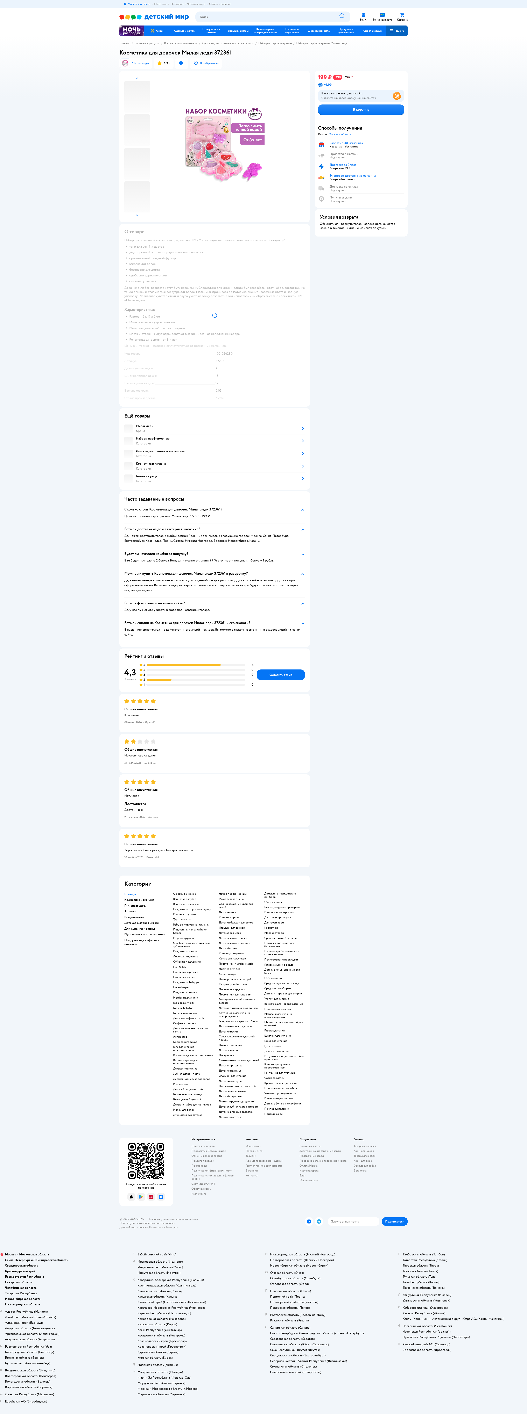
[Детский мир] (154, 17)
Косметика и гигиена (179, 43)
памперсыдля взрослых (279, 912)
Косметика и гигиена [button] (139, 900)
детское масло (228, 1050)
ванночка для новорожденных (283, 1004)
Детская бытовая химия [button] (141, 923)
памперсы (180, 967)
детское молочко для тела (235, 1026)
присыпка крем (274, 1114)
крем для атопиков (185, 1042)
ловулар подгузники (186, 956)
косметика (271, 927)
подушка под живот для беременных (279, 944)
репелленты (180, 1084)
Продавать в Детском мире (208, 1151)
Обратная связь (201, 1188)
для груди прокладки (277, 917)
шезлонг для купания (277, 1035)
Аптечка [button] (130, 911)
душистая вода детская (187, 1115)
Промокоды (199, 1165)
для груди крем (274, 922)
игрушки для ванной (232, 927)
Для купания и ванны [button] (139, 929)
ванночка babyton (184, 899)
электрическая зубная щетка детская (237, 1001)
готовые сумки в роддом (279, 964)
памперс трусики (184, 914)
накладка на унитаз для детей (237, 1086)
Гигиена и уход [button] (135, 906)
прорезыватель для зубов (280, 1088)
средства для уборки (277, 988)
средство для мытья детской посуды (237, 1038)
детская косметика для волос (191, 1079)
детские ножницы (230, 1070)
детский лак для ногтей (188, 1089)
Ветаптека (360, 1170)
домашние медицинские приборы (280, 895)
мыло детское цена (231, 899)
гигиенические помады (187, 1094)
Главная (124, 43)
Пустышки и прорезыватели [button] (145, 934)
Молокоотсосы (274, 933)
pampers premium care (233, 984)
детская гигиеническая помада (238, 1008)
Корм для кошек (364, 1151)
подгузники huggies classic (236, 963)
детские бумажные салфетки (282, 1103)
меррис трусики (184, 938)
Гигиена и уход (145, 43)
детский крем (228, 948)
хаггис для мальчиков (232, 958)
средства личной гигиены (280, 938)
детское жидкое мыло (233, 1091)
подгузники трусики (232, 989)
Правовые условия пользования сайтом (173, 1219)
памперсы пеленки (276, 1108)
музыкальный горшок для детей (239, 1060)
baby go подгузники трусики (191, 924)
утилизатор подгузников (280, 1093)
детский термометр (231, 1096)
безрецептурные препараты (282, 907)
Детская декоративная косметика (226, 43)
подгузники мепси (185, 992)
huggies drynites (229, 969)
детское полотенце (276, 1051)
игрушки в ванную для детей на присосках (284, 1057)
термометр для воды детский (237, 1101)
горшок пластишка (185, 1013)
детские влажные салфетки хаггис (190, 1030)
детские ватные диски (233, 938)
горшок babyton (183, 1008)
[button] (397, 31)
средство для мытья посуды (281, 983)
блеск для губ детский (187, 1099)
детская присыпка (230, 1065)
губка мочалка (273, 1046)
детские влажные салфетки (236, 1112)
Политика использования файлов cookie (212, 1177)
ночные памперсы (231, 1045)
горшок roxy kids (184, 1003)
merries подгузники (185, 997)
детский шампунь (230, 1081)
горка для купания (275, 1041)
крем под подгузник (232, 953)
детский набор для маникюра (192, 1104)
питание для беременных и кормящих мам (281, 953)
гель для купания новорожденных (183, 1048)
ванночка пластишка (186, 904)
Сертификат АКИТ (203, 1183)
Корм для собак (363, 1160)
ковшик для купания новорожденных (277, 1066)
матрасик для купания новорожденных (278, 1015)
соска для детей (274, 1078)
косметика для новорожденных (193, 1055)
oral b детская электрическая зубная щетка (191, 944)
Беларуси (172, 1227)
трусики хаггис (182, 919)
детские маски (228, 1031)
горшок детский (274, 1030)
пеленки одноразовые (278, 1098)
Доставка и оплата (203, 1146)
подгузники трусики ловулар (192, 909)
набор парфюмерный (233, 893)
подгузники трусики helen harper (190, 931)
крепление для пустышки (280, 1083)
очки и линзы (273, 902)
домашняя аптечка (230, 1117)
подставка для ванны (277, 1009)
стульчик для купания (232, 1076)
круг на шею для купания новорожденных (234, 1014)
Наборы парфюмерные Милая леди (321, 43)
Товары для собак (364, 1156)
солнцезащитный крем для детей (236, 905)
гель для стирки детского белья (238, 1021)
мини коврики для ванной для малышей (283, 1024)
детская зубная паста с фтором (238, 1106)
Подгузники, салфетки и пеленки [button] (142, 942)
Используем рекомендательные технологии (147, 1223)
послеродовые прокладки (281, 959)
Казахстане (156, 1227)
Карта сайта (198, 1193)
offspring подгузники (187, 961)
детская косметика (185, 1068)
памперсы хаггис (184, 977)
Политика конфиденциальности (211, 1170)
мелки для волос (184, 1109)
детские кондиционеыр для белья (282, 971)
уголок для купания (276, 998)
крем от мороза (229, 917)
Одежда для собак (365, 1165)
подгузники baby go (186, 982)
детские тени (227, 912)
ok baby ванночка (184, 893)
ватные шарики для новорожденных (185, 1062)
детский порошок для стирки (283, 993)
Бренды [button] (130, 894)
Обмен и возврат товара (206, 1156)
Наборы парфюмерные (275, 43)
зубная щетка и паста (186, 1073)
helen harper (181, 987)
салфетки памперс (185, 1023)
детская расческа (230, 933)
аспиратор (180, 1036)
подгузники (226, 1055)
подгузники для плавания (235, 994)
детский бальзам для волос (236, 922)
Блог (302, 1175)
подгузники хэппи (185, 951)
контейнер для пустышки (280, 1072)
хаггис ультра (227, 974)
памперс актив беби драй (235, 979)
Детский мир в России (133, 1227)
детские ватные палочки (234, 943)
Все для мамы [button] (134, 917)
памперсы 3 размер (185, 972)
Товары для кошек (365, 1146)
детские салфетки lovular (189, 1018)
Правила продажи (202, 1160)
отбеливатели (273, 978)
